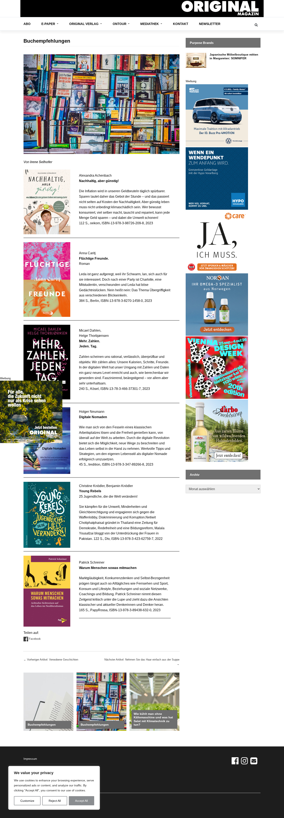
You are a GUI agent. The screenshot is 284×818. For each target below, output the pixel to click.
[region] (54, 788)
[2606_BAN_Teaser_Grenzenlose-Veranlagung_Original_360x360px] (217, 178)
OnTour (120, 24)
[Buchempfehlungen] (48, 701)
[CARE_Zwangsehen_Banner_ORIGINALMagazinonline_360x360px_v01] (217, 241)
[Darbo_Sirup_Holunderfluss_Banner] (217, 430)
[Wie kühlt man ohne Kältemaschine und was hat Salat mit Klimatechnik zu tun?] (154, 701)
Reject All (55, 800)
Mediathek (150, 24)
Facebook (34, 639)
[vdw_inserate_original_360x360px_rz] (217, 367)
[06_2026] (31, 411)
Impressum (30, 758)
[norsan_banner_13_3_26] (217, 304)
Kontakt (180, 24)
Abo (27, 24)
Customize (27, 800)
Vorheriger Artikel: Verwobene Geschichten (50, 659)
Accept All (81, 800)
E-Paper (48, 24)
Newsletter (209, 24)
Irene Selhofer (41, 162)
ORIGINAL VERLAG (84, 24)
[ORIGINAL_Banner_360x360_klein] (217, 115)
